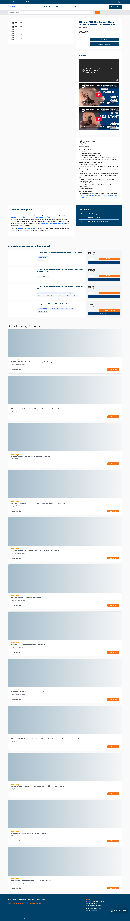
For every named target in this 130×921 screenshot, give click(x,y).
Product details (16, 369)
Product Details (103, 262)
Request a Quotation (104, 44)
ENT (40, 7)
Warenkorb (115, 7)
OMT (45, 7)
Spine (77, 7)
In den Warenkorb (110, 259)
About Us (21, 2)
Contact (28, 2)
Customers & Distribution (26, 899)
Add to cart (104, 39)
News (9, 2)
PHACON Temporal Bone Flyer (90, 217)
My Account (11, 904)
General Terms (20, 904)
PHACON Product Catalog (89, 214)
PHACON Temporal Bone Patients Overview (94, 221)
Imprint (38, 904)
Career (15, 2)
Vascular (69, 7)
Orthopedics (60, 7)
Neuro (51, 7)
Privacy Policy (31, 904)
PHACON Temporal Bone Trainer (89, 195)
